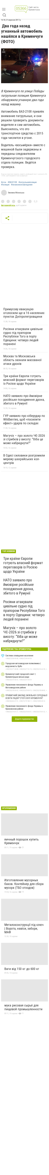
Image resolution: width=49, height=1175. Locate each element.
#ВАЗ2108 (12, 182)
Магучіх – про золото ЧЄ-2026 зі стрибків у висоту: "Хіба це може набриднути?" (24, 439)
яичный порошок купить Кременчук (21, 841)
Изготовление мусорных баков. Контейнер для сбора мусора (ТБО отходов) (24, 883)
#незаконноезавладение (22, 184)
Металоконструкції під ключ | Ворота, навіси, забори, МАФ (24, 928)
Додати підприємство (24, 719)
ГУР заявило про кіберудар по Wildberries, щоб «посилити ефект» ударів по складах (24, 419)
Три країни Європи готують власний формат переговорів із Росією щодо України (23, 379)
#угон (3, 182)
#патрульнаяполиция (28, 182)
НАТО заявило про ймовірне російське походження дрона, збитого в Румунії (24, 399)
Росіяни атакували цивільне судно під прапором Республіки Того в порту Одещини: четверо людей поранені (23, 336)
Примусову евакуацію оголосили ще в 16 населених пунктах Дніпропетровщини (24, 312)
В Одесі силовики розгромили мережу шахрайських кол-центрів (24, 459)
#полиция (5, 184)
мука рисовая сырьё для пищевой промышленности (23, 1007)
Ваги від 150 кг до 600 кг (21, 969)
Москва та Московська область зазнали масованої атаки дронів (22, 360)
